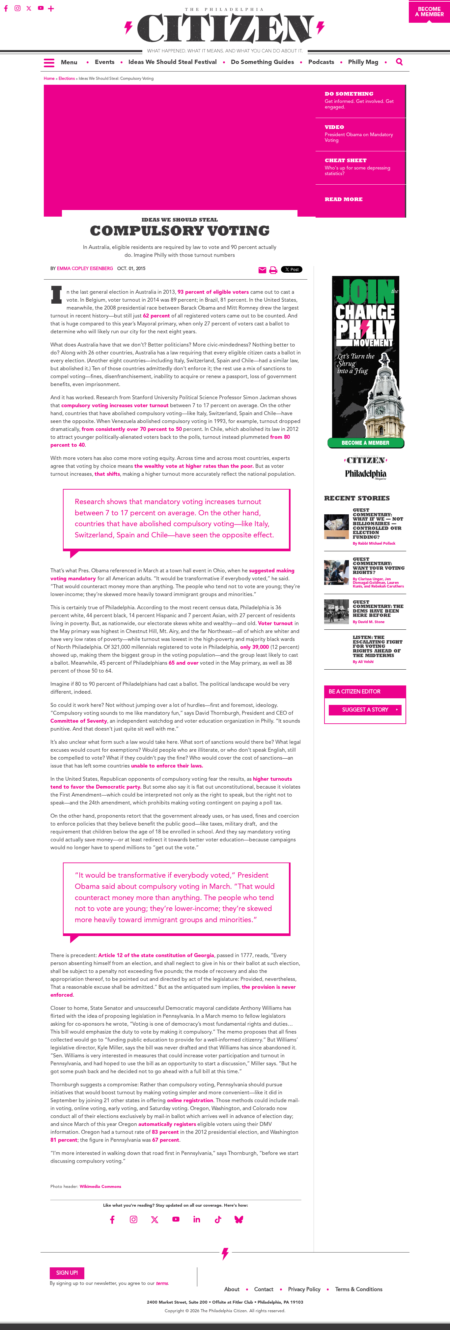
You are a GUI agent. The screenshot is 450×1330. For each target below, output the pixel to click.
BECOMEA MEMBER (429, 12)
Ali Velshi (366, 662)
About (231, 1289)
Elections (67, 79)
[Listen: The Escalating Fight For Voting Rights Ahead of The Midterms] (336, 649)
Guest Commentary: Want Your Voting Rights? (379, 567)
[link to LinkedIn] (196, 1219)
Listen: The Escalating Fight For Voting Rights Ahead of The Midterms (378, 647)
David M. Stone (371, 622)
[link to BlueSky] (238, 1219)
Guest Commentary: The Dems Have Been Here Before (378, 610)
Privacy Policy (304, 1289)
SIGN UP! (67, 1273)
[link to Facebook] (6, 8)
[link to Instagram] (17, 8)
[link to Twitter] (29, 8)
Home (49, 79)
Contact (263, 1289)
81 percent (63, 1140)
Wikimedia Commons (100, 1187)
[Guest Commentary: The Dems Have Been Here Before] (336, 611)
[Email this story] (262, 270)
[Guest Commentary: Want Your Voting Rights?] (336, 572)
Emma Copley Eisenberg (85, 269)
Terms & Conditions (358, 1289)
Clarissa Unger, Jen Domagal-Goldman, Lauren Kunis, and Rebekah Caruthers (378, 583)
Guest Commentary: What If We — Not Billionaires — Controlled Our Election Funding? (378, 524)
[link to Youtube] (40, 8)
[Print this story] (273, 270)
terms (162, 1283)
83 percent (165, 1132)
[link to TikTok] (217, 1219)
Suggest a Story (365, 710)
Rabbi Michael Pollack (376, 544)
